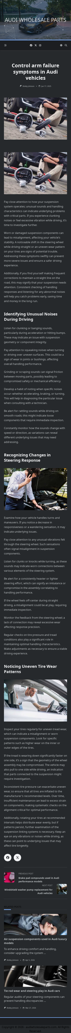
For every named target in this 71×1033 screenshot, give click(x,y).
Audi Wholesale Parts (35, 19)
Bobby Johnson (28, 86)
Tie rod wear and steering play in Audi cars (32, 991)
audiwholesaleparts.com (41, 1027)
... (45, 953)
